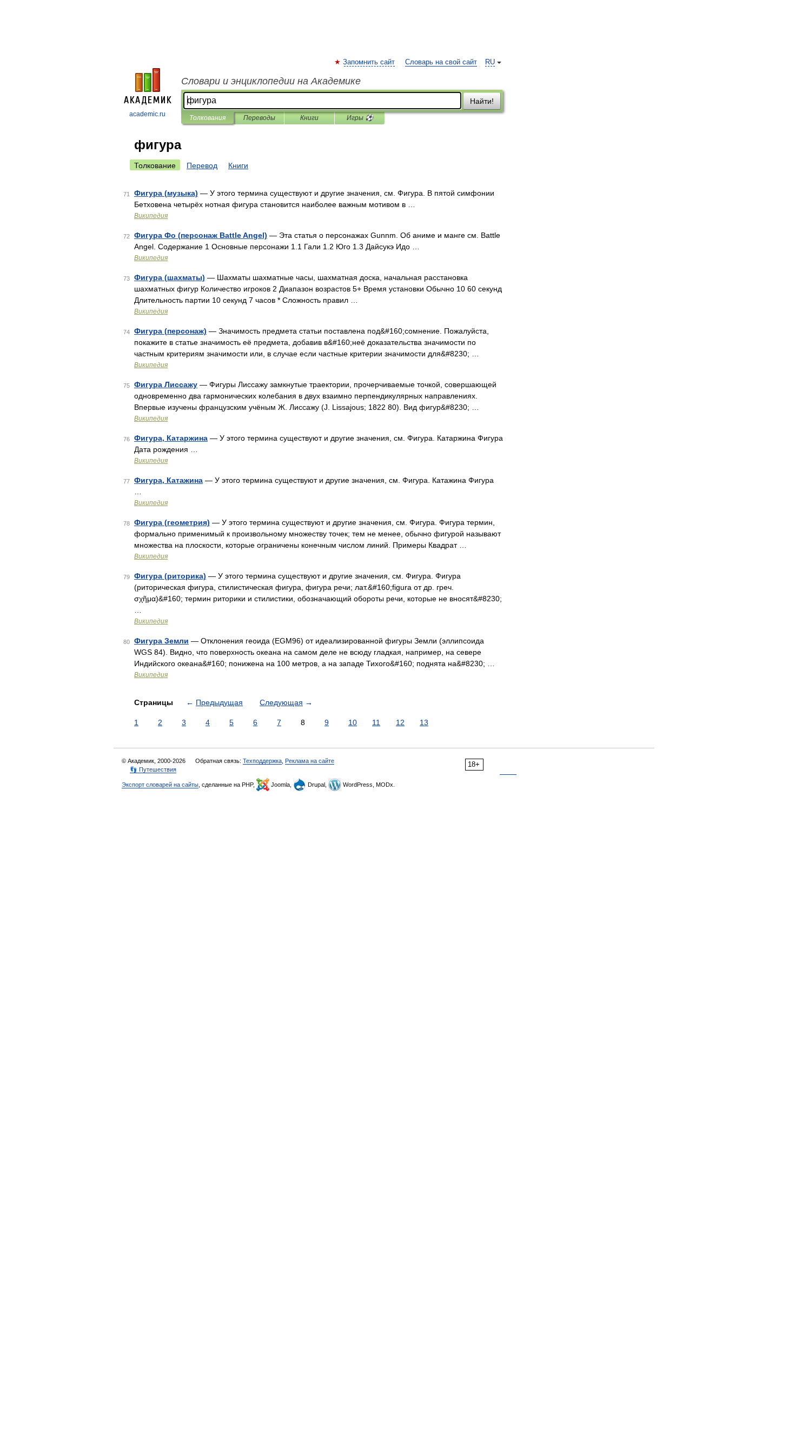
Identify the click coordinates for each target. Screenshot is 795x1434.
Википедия (151, 216)
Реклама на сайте (309, 761)
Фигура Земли (161, 640)
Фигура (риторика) (170, 576)
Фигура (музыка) (166, 193)
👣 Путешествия (153, 769)
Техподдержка (262, 761)
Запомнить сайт (369, 62)
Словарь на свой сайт (441, 62)
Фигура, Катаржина (171, 438)
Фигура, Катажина (168, 480)
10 (352, 722)
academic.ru (147, 114)
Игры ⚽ (360, 118)
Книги (309, 118)
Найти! (482, 101)
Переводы (259, 118)
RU (490, 62)
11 (376, 722)
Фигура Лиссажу (165, 384)
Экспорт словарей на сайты (160, 784)
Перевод (202, 165)
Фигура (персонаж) (170, 331)
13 (424, 722)
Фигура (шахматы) (169, 277)
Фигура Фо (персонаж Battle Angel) (200, 235)
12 (400, 722)
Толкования (207, 118)
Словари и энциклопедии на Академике (271, 81)
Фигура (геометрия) (172, 522)
